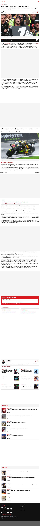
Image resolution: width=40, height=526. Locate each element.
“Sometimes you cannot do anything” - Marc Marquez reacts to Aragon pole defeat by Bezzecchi (27, 378)
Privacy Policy (18, 303)
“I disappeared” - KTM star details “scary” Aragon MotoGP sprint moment (19, 415)
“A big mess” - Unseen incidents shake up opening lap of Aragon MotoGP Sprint (20, 471)
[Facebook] (2, 509)
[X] (5, 509)
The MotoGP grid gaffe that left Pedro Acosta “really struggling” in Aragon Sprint (20, 477)
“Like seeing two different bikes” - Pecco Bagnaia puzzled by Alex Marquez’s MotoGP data (22, 409)
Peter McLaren (3, 11)
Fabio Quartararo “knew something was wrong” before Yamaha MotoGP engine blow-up (22, 484)
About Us (21, 506)
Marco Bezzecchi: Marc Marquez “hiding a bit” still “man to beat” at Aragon (26, 386)
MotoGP (5, 4)
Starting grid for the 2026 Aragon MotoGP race (12, 203)
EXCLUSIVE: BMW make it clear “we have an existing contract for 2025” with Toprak (28, 312)
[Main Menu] (38, 1)
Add (37, 40)
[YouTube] (8, 509)
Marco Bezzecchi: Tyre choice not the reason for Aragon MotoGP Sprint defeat (7, 371)
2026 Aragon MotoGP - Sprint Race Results (7, 378)
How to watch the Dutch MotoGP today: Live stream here (9, 312)
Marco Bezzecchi (8, 43)
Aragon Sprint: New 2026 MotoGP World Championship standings (26, 371)
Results (25, 369)
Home (2, 4)
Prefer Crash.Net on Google (8, 39)
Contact (21, 507)
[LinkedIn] (11, 509)
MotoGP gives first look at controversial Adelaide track (16, 422)
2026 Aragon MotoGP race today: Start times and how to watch (15, 202)
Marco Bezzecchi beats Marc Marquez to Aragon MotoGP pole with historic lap (7, 386)
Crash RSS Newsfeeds (23, 508)
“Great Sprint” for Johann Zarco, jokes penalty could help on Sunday (18, 490)
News (5, 369)
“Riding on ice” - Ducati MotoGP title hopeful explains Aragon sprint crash (19, 497)
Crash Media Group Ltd (6, 514)
